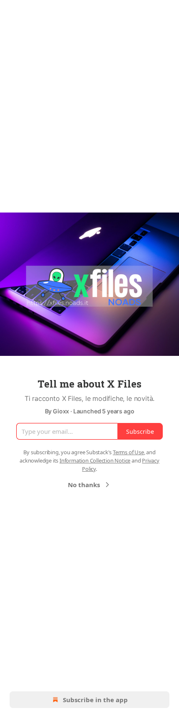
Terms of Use (128, 452)
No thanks (84, 484)
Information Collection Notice (95, 460)
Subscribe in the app (95, 699)
